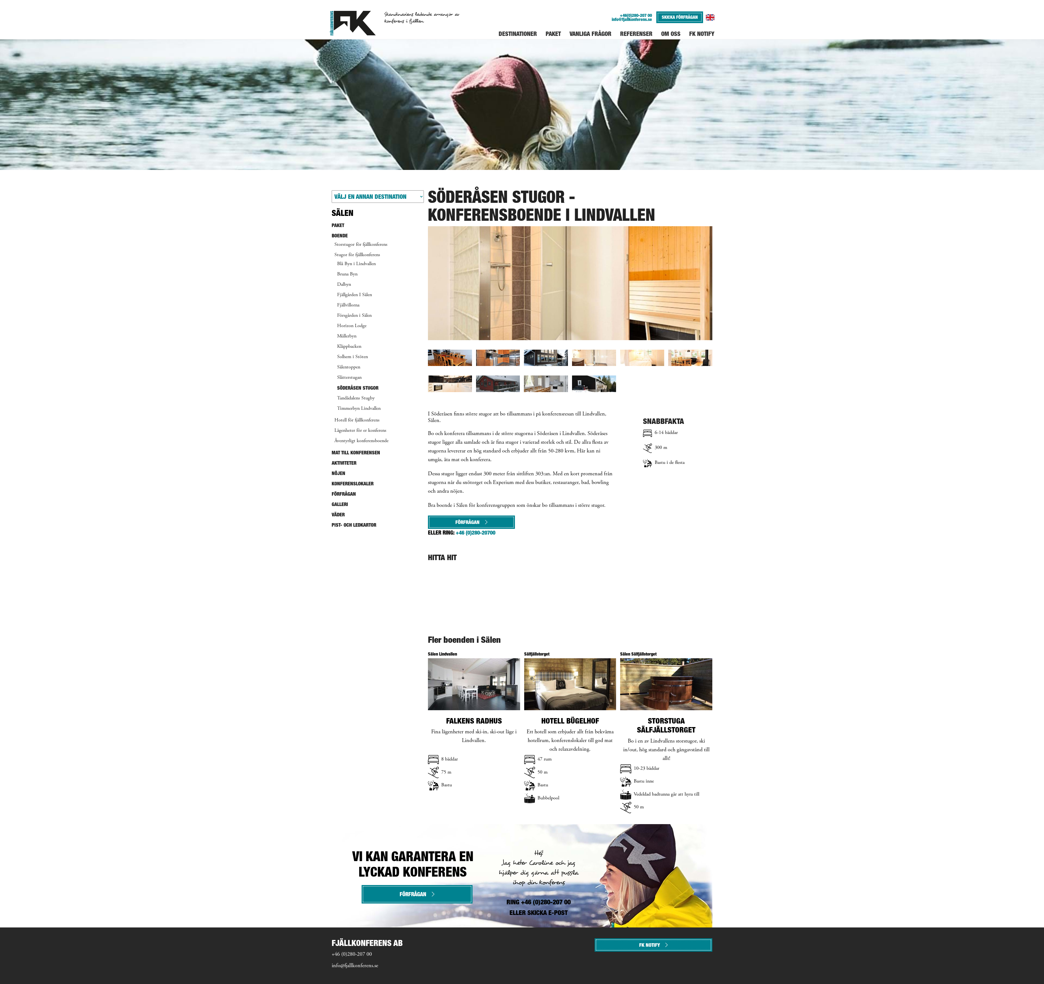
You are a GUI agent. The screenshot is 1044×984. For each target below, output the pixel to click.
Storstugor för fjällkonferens (360, 244)
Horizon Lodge (351, 326)
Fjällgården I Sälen (354, 295)
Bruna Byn (347, 274)
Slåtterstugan (349, 377)
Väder (338, 514)
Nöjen (338, 473)
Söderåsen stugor (357, 388)
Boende (340, 235)
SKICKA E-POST (547, 913)
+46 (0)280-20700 (475, 532)
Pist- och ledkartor (354, 525)
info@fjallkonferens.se (632, 19)
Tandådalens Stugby (356, 398)
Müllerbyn (346, 336)
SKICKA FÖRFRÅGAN (680, 17)
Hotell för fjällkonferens (357, 420)
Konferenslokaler (353, 483)
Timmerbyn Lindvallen (359, 408)
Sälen (342, 213)
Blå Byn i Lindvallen (356, 264)
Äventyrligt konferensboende (361, 441)
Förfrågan (467, 522)
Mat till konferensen (356, 452)
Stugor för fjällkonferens (357, 255)
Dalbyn (344, 284)
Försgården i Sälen (354, 315)
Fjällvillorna (348, 305)
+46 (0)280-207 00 (352, 954)
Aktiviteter (344, 463)
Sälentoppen (348, 367)
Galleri (340, 504)
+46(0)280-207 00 (636, 15)
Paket (338, 225)
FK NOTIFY (649, 945)
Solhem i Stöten (352, 357)
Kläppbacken (349, 346)
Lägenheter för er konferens (360, 430)
